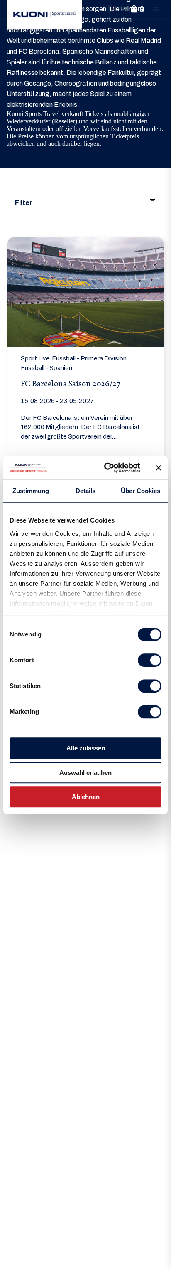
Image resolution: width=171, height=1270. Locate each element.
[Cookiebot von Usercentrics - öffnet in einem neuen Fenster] (105, 467)
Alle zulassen (85, 748)
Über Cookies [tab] (140, 490)
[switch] (149, 660)
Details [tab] (85, 490)
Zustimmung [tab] (30, 490)
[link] (44, 14)
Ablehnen (86, 796)
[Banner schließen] (158, 468)
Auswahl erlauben (85, 772)
